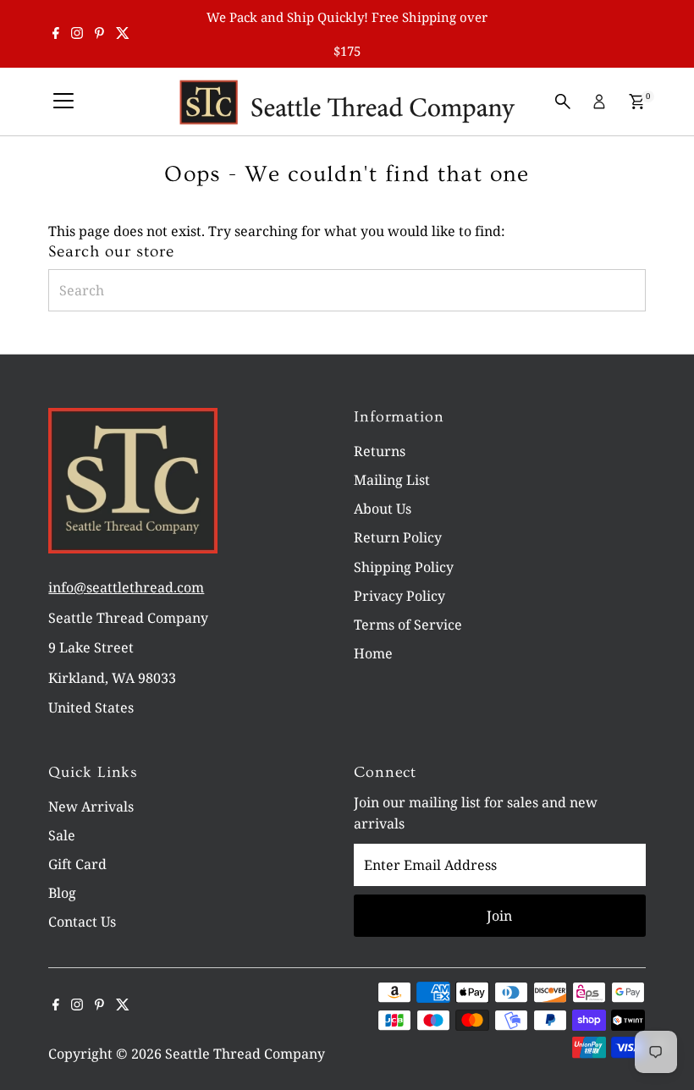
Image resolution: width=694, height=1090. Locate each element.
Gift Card (77, 864)
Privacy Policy (399, 595)
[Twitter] (123, 34)
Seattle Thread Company (245, 1053)
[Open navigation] (63, 101)
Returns (379, 451)
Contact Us (82, 921)
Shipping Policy (404, 567)
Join (499, 915)
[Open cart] (637, 101)
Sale (61, 835)
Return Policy (398, 537)
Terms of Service (408, 624)
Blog (62, 893)
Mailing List (392, 480)
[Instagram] (77, 34)
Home (373, 653)
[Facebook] (55, 34)
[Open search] (562, 101)
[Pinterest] (99, 34)
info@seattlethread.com (126, 587)
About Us (382, 508)
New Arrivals (91, 806)
